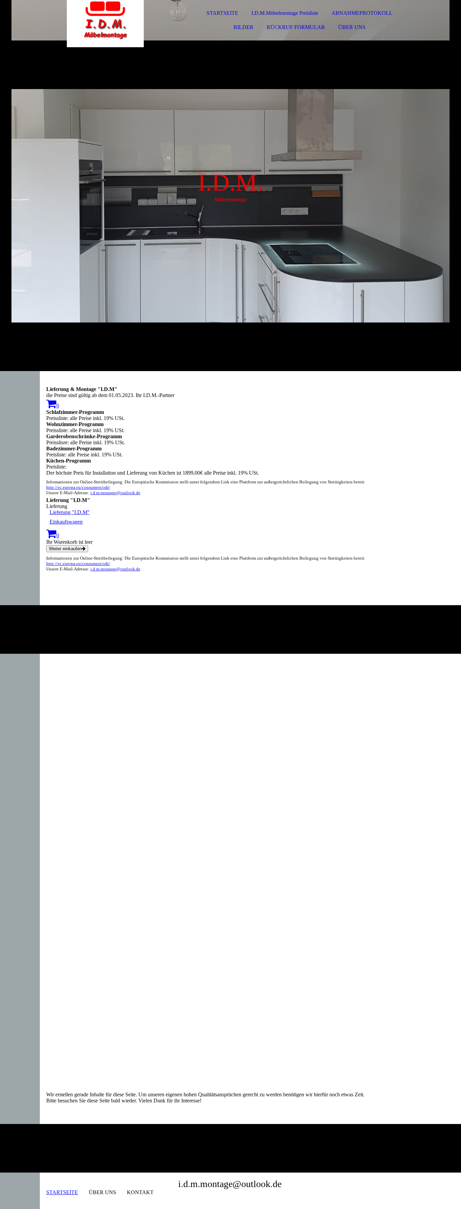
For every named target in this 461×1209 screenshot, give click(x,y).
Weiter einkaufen (65, 548)
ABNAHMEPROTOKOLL (361, 13)
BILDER (243, 27)
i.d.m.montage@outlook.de (115, 492)
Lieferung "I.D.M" (70, 512)
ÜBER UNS (351, 27)
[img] (105, 23)
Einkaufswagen (66, 522)
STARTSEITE (222, 13)
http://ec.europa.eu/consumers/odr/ (78, 487)
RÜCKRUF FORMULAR (296, 27)
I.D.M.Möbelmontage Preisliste (284, 13)
